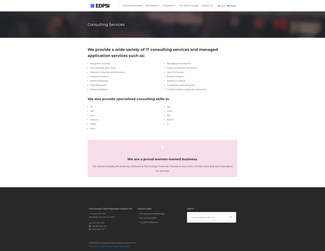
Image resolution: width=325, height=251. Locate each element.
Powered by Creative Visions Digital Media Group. (109, 246)
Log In (222, 5)
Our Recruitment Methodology (152, 213)
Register (232, 5)
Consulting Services (132, 5)
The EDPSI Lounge (188, 5)
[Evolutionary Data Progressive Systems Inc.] (102, 5)
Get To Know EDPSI (148, 218)
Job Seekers (151, 5)
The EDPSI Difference (149, 222)
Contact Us (207, 5)
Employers (168, 5)
